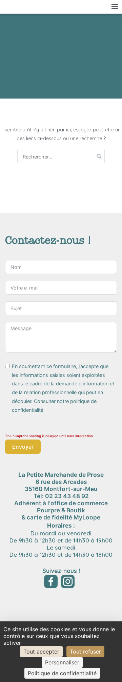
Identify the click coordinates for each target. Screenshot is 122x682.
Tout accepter (41, 651)
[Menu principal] (114, 6)
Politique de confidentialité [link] (62, 673)
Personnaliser (62, 662)
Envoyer (23, 446)
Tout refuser (85, 651)
